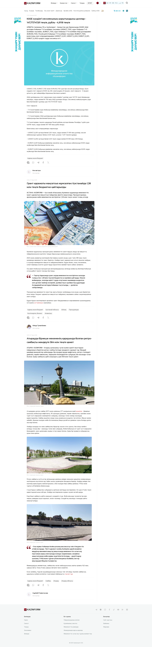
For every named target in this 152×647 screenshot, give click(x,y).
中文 (116, 3)
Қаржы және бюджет (35, 158)
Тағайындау (39, 11)
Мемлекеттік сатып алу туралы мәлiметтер (78, 634)
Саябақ (48, 581)
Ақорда (31, 11)
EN (113, 3)
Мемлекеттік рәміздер (71, 627)
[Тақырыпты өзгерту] (98, 3)
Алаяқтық (48, 313)
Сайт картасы (107, 620)
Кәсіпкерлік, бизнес (34, 313)
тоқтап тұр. (69, 574)
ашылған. (79, 411)
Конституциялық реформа (81, 11)
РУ (110, 3)
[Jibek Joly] (118, 11)
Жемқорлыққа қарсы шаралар (73, 630)
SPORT (90, 3)
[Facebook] (43, 162)
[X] (48, 162)
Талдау (82, 3)
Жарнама (106, 627)
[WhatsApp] (33, 162)
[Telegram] (38, 162)
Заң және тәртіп (49, 11)
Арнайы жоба (68, 11)
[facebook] (109, 609)
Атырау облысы (67, 581)
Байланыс (106, 623)
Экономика (27, 630)
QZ (107, 3)
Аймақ (63, 310)
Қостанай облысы (52, 310)
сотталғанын (38, 303)
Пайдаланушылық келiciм (71, 620)
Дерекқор (59, 11)
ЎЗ (122, 3)
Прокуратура (74, 310)
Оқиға (26, 620)
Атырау (56, 581)
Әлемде (26, 634)
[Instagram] (28, 162)
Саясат (26, 623)
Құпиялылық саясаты (70, 623)
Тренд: (26, 10)
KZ (104, 3)
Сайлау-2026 (95, 11)
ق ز (120, 3)
